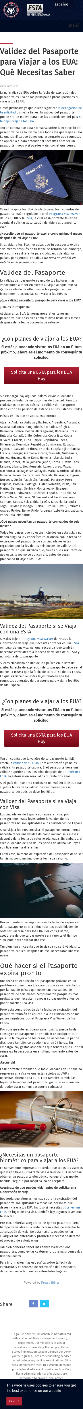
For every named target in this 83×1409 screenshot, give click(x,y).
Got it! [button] (14, 1401)
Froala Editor (50, 1282)
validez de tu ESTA (26, 763)
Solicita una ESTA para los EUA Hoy (41, 375)
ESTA (28, 218)
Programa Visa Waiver (64, 214)
